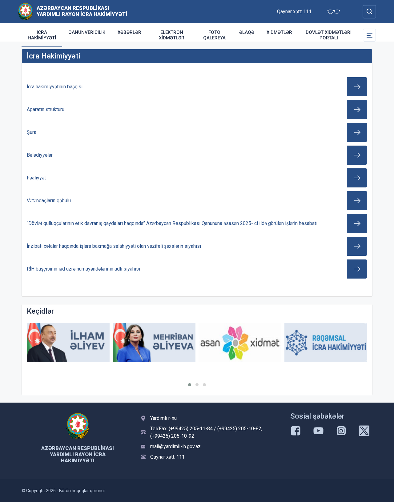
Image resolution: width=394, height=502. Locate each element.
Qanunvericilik (86, 32)
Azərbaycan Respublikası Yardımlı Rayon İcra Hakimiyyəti (82, 11)
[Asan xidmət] (240, 342)
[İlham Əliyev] (68, 342)
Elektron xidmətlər (171, 35)
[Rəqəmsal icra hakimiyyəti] (325, 342)
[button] (189, 385)
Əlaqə (246, 32)
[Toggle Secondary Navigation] (369, 35)
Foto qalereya (214, 35)
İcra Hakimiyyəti (42, 35)
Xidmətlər (279, 32)
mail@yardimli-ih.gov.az (175, 446)
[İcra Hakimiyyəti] (25, 11)
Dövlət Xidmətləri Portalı (329, 35)
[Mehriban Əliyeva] (154, 342)
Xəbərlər (129, 32)
